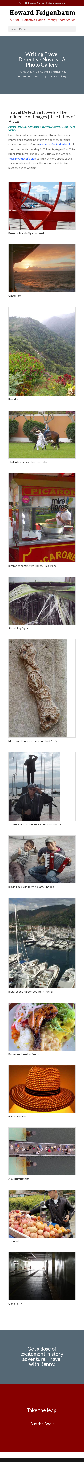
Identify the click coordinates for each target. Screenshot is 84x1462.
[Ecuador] (42, 394)
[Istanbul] (42, 1236)
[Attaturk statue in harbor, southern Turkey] (34, 820)
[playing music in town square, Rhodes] (42, 882)
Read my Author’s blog (22, 158)
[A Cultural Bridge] (42, 1174)
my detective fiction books (55, 144)
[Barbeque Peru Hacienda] (42, 1049)
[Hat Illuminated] (42, 1112)
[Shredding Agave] (42, 623)
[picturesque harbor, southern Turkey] (42, 987)
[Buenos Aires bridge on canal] (42, 228)
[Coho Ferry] (42, 1299)
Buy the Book (42, 1423)
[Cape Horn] (42, 291)
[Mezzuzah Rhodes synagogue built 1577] (38, 736)
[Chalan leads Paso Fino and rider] (42, 457)
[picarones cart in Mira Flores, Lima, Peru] (42, 561)
